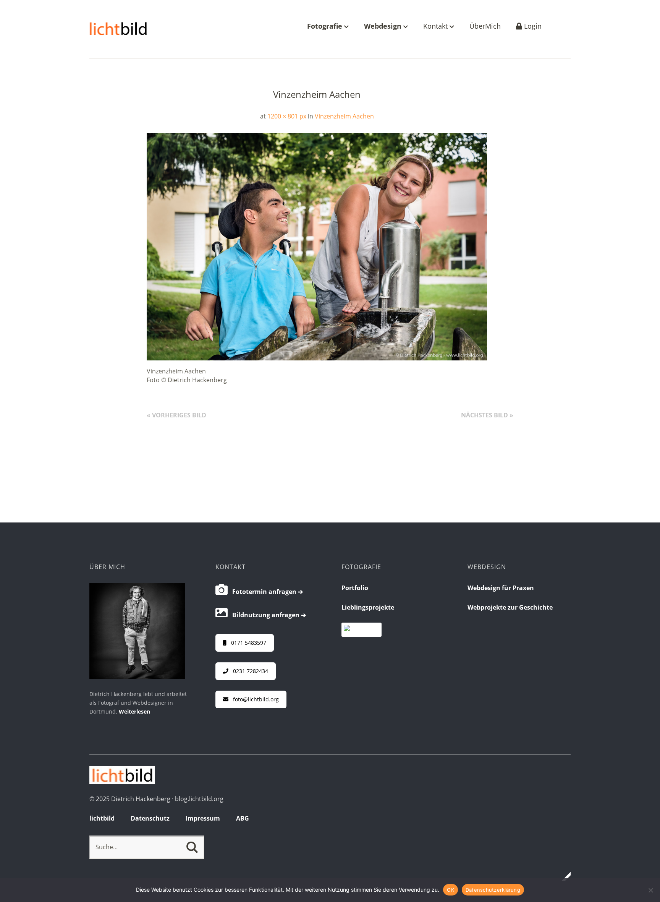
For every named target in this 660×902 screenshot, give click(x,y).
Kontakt (436, 27)
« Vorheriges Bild (176, 415)
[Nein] (650, 890)
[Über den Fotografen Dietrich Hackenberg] (137, 676)
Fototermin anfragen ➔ (265, 591)
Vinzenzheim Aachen (344, 116)
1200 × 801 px (286, 116)
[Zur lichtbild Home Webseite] (122, 782)
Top (563, 876)
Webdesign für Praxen (500, 588)
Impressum (203, 818)
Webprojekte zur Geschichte (510, 607)
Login (532, 27)
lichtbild (102, 818)
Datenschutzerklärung (493, 890)
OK (450, 890)
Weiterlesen (134, 711)
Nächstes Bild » (487, 415)
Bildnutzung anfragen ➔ (267, 615)
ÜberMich (485, 27)
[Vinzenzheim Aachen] (317, 358)
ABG (242, 818)
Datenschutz (150, 818)
